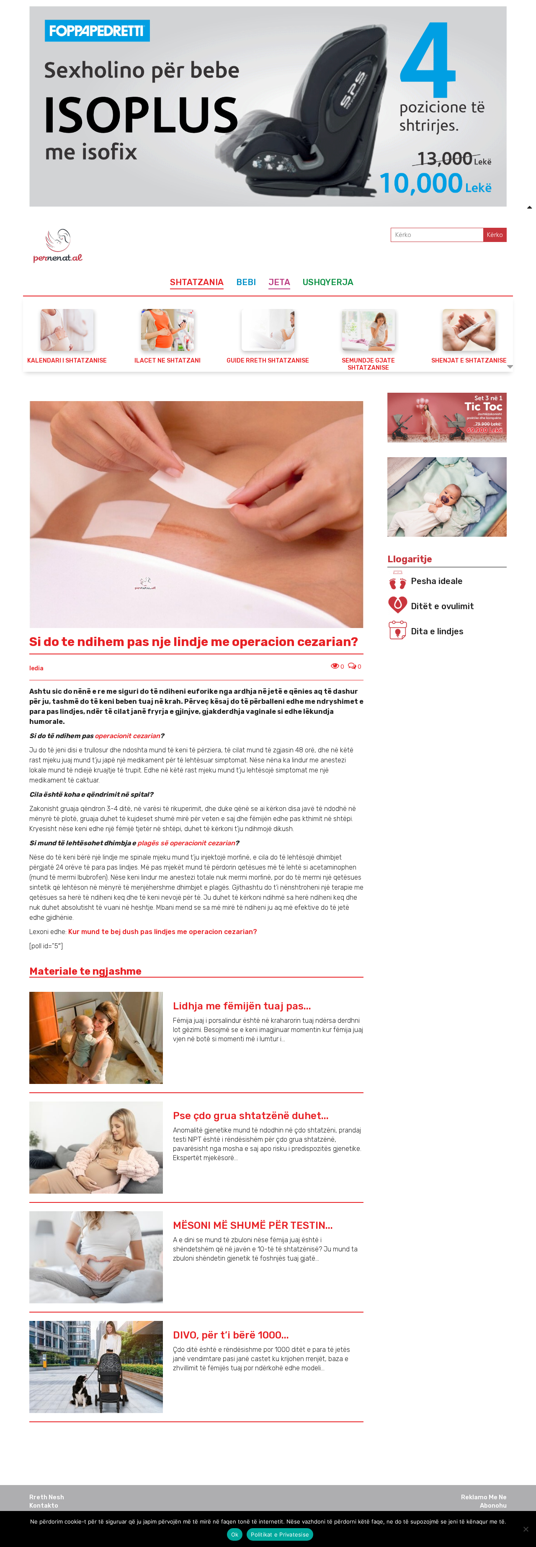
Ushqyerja (328, 282)
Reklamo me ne (484, 1497)
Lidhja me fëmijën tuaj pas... (242, 1006)
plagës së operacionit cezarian (186, 843)
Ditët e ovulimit (442, 606)
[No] (525, 1529)
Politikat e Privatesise (280, 1534)
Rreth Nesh (46, 1497)
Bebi (246, 282)
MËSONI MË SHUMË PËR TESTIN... (253, 1225)
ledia (36, 668)
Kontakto (43, 1505)
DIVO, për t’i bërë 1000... (231, 1335)
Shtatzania (197, 282)
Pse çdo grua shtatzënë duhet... (251, 1116)
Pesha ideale (437, 581)
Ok (235, 1534)
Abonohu (493, 1505)
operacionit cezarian (127, 736)
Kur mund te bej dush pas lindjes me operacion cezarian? (162, 932)
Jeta (279, 282)
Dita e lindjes (437, 631)
